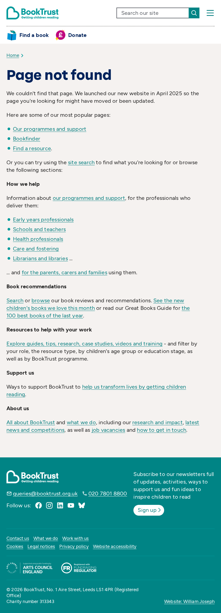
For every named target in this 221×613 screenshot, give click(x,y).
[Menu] (210, 13)
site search (81, 162)
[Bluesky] (81, 505)
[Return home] (32, 12)
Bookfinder (26, 138)
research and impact (157, 422)
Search (14, 300)
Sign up (147, 510)
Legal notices (41, 546)
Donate (77, 35)
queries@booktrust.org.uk (45, 493)
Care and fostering (36, 248)
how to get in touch (161, 430)
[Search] (194, 13)
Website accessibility (115, 546)
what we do (81, 422)
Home (12, 55)
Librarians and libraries (40, 258)
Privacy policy (73, 546)
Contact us (17, 538)
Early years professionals (43, 219)
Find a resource (32, 148)
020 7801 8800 (107, 493)
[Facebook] (38, 505)
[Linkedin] (60, 505)
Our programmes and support (49, 129)
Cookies (14, 546)
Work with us (75, 538)
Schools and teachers (39, 229)
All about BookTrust (30, 422)
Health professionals (38, 239)
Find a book (34, 35)
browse (41, 300)
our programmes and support (89, 198)
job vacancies (108, 430)
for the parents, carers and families (64, 272)
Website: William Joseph (189, 601)
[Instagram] (49, 505)
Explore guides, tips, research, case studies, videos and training (84, 343)
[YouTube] (71, 505)
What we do (45, 538)
